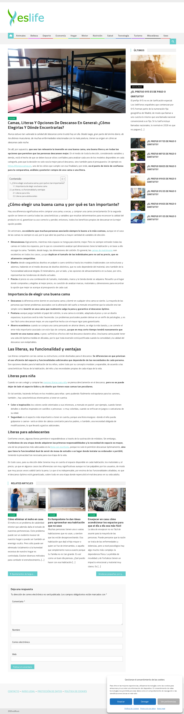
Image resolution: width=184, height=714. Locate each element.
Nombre (16, 630)
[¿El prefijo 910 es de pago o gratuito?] (138, 206)
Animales (21, 35)
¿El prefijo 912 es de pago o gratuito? (161, 193)
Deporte (47, 35)
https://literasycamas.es (19, 166)
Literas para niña (23, 193)
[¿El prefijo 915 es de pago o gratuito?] (153, 69)
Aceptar (121, 701)
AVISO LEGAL (28, 691)
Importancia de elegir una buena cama (31, 186)
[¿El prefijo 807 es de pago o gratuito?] (138, 155)
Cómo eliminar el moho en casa (25, 519)
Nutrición (97, 35)
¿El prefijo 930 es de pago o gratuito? (161, 168)
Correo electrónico (21, 642)
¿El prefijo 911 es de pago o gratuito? (161, 218)
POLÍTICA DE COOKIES (76, 691)
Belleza (34, 35)
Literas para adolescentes (26, 196)
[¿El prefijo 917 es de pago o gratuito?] (138, 143)
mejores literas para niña (55, 382)
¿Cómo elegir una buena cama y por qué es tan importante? (38, 183)
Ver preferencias (168, 701)
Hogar (74, 35)
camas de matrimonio (102, 250)
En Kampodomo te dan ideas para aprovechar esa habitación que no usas (66, 522)
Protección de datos (148, 708)
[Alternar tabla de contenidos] (61, 178)
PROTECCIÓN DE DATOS (50, 691)
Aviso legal (161, 708)
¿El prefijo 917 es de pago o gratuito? (161, 143)
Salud (110, 35)
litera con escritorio (59, 447)
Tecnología (123, 35)
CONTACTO (13, 691)
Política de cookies (131, 708)
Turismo (138, 35)
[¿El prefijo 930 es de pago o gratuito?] (138, 168)
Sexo (165, 35)
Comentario (18, 601)
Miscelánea (153, 35)
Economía (61, 35)
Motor (85, 35)
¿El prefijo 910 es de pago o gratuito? (161, 205)
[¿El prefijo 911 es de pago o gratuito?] (138, 218)
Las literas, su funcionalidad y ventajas (28, 189)
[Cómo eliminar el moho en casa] (27, 499)
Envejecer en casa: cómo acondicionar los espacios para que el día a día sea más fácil (105, 522)
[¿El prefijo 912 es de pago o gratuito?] (138, 193)
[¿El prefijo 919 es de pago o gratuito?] (138, 180)
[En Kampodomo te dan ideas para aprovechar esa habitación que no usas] (67, 499)
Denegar (145, 701)
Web (14, 654)
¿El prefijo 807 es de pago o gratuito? (161, 155)
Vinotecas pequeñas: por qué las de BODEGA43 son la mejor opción (112, 573)
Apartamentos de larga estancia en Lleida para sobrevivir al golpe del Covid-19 (24, 573)
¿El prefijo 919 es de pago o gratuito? (161, 180)
